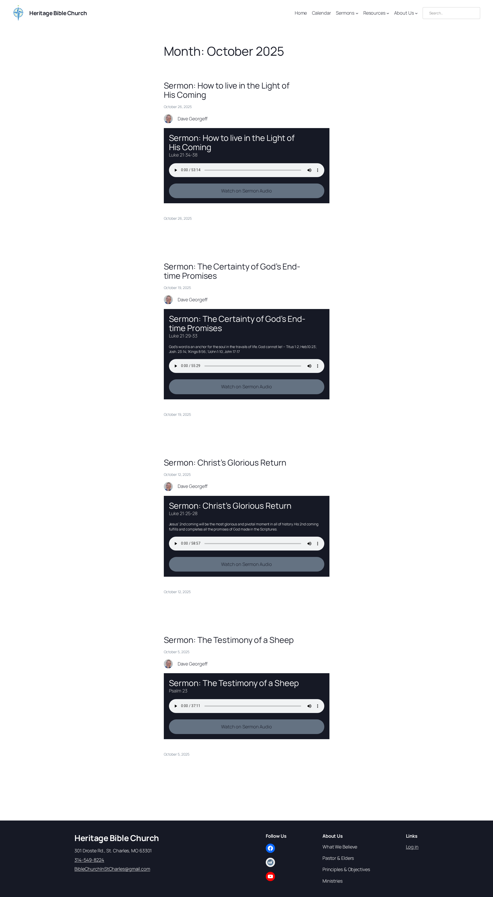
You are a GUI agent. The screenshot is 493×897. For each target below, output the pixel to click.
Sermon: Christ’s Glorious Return (225, 462)
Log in (412, 847)
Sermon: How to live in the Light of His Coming (227, 90)
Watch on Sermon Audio (246, 191)
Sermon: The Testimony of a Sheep (229, 639)
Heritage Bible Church (58, 13)
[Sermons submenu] (357, 13)
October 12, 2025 (177, 591)
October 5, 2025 (177, 754)
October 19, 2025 (177, 414)
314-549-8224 (89, 860)
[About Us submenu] (416, 13)
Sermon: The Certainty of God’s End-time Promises (232, 271)
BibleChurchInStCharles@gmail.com (112, 869)
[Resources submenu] (387, 13)
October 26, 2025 (178, 218)
